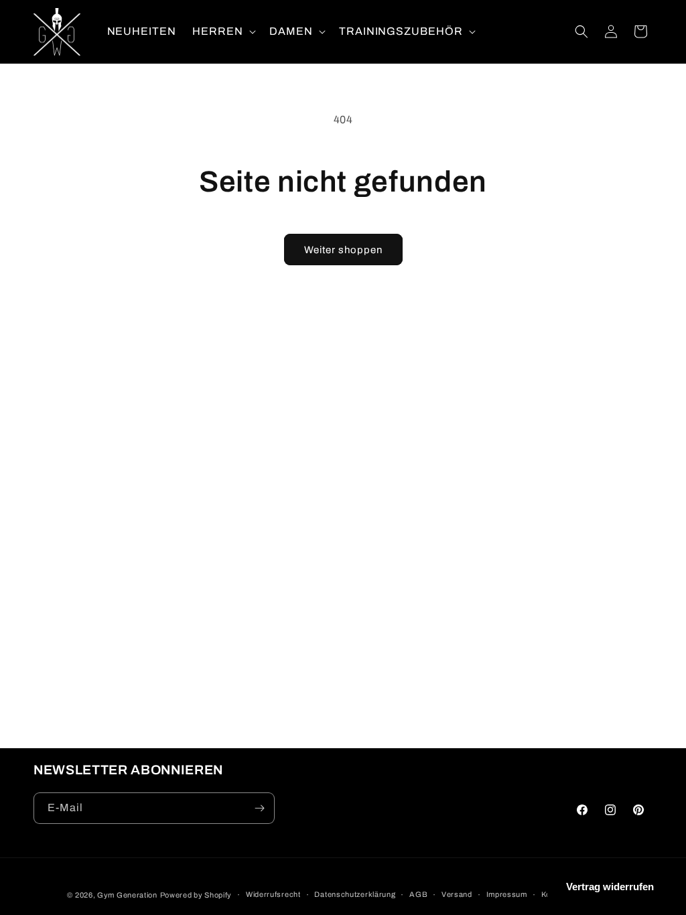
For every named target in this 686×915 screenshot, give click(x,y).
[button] (222, 32)
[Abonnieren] (259, 808)
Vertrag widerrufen (610, 886)
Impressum (506, 894)
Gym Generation (127, 895)
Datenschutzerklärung (354, 894)
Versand (456, 894)
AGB (418, 894)
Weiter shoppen (343, 249)
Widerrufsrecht (273, 894)
